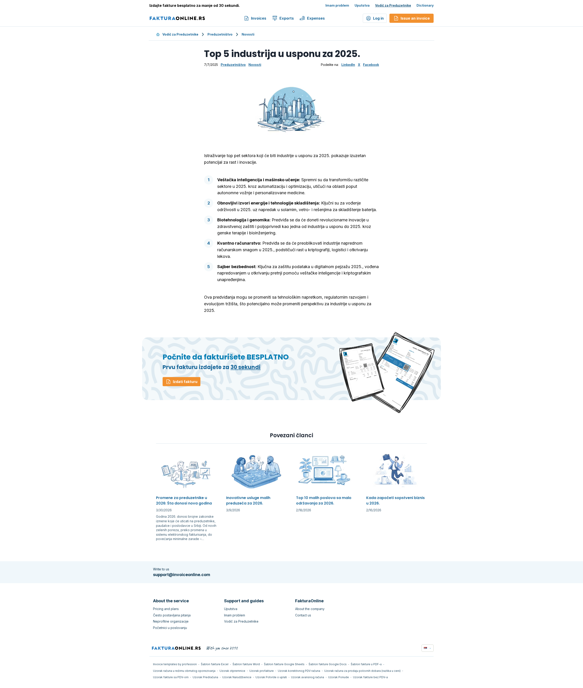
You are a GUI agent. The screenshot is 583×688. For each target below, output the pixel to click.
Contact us (303, 615)
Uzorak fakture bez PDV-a (370, 677)
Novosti (248, 34)
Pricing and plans (166, 609)
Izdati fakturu (185, 381)
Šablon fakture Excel (214, 664)
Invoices (258, 18)
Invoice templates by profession (175, 664)
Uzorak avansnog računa (307, 677)
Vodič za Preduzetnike (393, 5)
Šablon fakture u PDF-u (366, 664)
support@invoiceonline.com (181, 574)
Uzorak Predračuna (205, 677)
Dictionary (425, 5)
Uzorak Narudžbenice (236, 677)
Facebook (371, 65)
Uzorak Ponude (338, 677)
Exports (286, 18)
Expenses (316, 18)
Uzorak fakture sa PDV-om (171, 677)
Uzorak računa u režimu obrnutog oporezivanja (184, 670)
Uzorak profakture (261, 670)
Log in (378, 18)
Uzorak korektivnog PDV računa (299, 670)
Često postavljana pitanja (172, 615)
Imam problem (337, 5)
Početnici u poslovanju (170, 628)
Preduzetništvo (220, 34)
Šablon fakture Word (246, 664)
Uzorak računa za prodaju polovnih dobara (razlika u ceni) (362, 670)
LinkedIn (348, 65)
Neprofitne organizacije (171, 621)
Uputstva (362, 5)
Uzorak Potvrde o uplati (271, 677)
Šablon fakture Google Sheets (284, 664)
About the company (310, 609)
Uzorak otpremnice (232, 670)
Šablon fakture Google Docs (328, 664)
